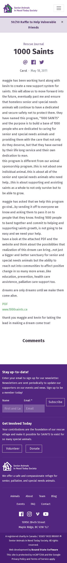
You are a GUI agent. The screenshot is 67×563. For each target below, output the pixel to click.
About (29, 496)
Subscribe (55, 402)
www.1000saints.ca (14, 309)
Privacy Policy (19, 559)
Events (21, 504)
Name (5, 400)
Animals (15, 496)
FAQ (33, 504)
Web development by (33, 549)
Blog (54, 496)
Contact (45, 504)
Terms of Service (40, 559)
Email (28, 400)
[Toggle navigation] (59, 8)
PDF (5, 304)
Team (42, 496)
